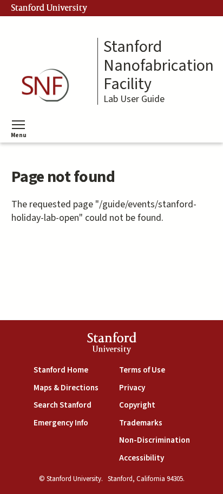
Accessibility (141, 458)
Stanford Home (61, 370)
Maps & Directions (66, 388)
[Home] (48, 85)
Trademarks (140, 423)
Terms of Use (142, 370)
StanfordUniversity (111, 345)
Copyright (137, 405)
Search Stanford (62, 405)
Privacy (132, 388)
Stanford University (49, 8)
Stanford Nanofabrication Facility (158, 66)
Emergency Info (61, 423)
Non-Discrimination (154, 440)
